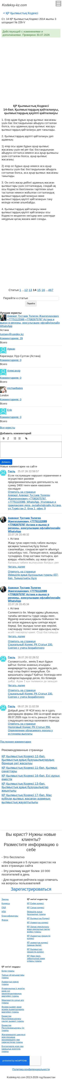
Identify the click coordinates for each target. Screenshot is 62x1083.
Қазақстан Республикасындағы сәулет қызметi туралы (13, 1018)
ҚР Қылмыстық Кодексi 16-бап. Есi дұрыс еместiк (31, 777)
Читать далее (16, 566)
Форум (5, 920)
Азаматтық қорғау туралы (10, 983)
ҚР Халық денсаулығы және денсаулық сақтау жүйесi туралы (38, 929)
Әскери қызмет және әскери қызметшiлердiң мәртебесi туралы (13, 1009)
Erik (9, 409)
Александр (13, 370)
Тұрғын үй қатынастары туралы (13, 976)
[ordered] (15, 438)
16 (43, 290)
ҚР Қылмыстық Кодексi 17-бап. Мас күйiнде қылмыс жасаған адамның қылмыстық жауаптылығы (27, 798)
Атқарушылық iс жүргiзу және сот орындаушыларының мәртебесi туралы (13, 992)
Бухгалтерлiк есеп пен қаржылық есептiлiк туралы (12, 1049)
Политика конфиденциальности (31, 1069)
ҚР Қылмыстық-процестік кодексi (35, 950)
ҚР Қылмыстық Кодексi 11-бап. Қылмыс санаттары (29, 769)
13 (30, 290)
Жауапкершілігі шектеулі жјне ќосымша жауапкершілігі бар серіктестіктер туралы (13, 1038)
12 (26, 290)
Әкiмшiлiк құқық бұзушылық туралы (36, 913)
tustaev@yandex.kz (12, 334)
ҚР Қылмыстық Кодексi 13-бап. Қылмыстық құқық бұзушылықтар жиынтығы (25, 787)
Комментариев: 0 (10, 360)
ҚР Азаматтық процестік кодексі (38, 937)
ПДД (4, 907)
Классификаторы (10, 916)
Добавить (6, 462)
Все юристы (7, 427)
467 (50, 290)
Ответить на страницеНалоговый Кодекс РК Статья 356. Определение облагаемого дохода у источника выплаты (30, 728)
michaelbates (15, 388)
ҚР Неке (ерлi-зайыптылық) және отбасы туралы (36, 958)
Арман (11, 348)
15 (39, 290)
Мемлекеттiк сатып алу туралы (13, 1001)
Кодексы (6, 903)
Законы (5, 899)
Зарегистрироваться (31, 889)
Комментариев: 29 (11, 338)
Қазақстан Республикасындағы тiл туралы (13, 1028)
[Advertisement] (31, 72)
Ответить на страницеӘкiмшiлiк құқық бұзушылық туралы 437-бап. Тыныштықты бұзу (33, 575)
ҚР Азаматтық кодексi (37, 922)
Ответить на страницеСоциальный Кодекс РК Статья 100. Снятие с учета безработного (30, 645)
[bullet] (19, 438)
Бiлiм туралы (8, 971)
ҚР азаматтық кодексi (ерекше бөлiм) (37, 943)
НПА (4, 912)
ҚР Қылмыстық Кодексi (20, 13)
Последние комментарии (15, 741)
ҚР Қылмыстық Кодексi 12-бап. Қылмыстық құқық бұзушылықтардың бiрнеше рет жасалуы (28, 760)
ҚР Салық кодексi (35, 907)
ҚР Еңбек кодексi (35, 903)
